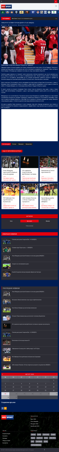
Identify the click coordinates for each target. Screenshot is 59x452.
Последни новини (11, 288)
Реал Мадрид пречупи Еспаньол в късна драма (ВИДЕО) (28, 255)
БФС (32, 441)
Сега (11, 221)
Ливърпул (21, 144)
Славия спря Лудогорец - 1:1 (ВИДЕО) (22, 247)
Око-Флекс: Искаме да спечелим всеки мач (24, 308)
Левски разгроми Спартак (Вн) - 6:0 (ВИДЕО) (24, 239)
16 (5, 390)
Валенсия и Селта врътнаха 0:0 (21, 340)
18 (21, 390)
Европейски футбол (24, 25)
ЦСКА (39, 434)
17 (13, 390)
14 (45, 387)
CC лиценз (31, 450)
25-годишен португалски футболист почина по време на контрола (31, 324)
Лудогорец (46, 434)
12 (29, 387)
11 (21, 387)
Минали (48, 221)
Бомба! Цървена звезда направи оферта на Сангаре (31, 18)
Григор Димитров (36, 445)
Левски (33, 434)
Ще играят (29, 221)
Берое (33, 438)
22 (53, 390)
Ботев (45, 441)
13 (37, 387)
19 (29, 390)
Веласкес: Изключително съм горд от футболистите (26, 299)
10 (13, 387)
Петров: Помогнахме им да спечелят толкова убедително (28, 316)
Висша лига (29, 144)
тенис (45, 438)
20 (37, 390)
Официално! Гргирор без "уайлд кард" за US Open (26, 348)
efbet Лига (52, 438)
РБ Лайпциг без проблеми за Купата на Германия (26, 356)
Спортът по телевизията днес (20, 264)
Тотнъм (14, 144)
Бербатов (39, 438)
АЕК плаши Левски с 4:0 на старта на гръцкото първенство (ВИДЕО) (31, 365)
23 (5, 393)
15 (53, 387)
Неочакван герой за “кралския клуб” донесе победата (9, 180)
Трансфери (39, 441)
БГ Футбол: (15, 18)
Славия (53, 434)
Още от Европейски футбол (12, 151)
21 (45, 390)
